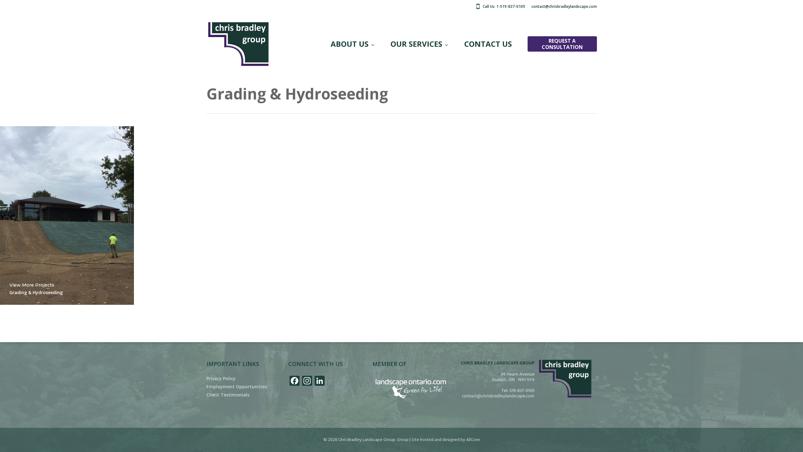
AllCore (473, 440)
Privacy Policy (221, 378)
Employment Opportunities (236, 387)
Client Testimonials (227, 395)
